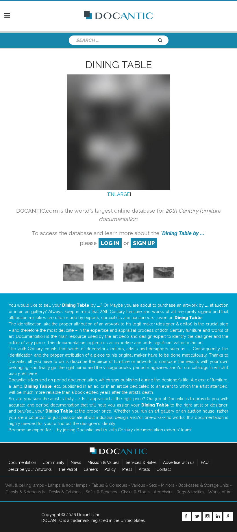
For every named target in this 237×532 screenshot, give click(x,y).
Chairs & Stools (135, 492)
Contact (163, 469)
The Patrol (67, 469)
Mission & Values (103, 462)
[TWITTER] (196, 516)
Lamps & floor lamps (68, 485)
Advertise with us (179, 462)
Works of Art (220, 492)
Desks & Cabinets (65, 492)
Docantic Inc (88, 514)
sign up (144, 243)
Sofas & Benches (101, 492)
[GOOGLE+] (228, 516)
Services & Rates (141, 462)
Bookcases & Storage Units (203, 485)
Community (53, 462)
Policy (110, 469)
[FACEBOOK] (186, 516)
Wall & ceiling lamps (24, 485)
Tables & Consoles (109, 485)
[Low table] (73, 272)
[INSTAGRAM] (207, 516)
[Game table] (133, 272)
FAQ (205, 462)
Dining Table (118, 64)
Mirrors (167, 485)
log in (110, 243)
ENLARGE (119, 194)
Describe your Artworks (30, 469)
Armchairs (163, 492)
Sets (153, 485)
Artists (144, 469)
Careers (91, 469)
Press (127, 469)
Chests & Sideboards (25, 492)
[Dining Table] (103, 272)
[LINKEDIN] (217, 516)
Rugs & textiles (190, 492)
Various (138, 485)
